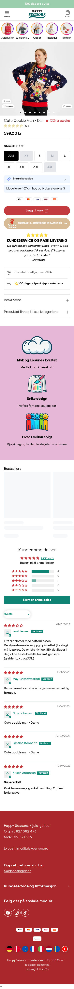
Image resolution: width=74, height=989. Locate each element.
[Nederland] (49, 949)
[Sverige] (57, 949)
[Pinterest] (16, 912)
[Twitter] (25, 912)
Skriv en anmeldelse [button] (37, 600)
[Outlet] (37, 28)
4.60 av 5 (47, 558)
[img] (13, 625)
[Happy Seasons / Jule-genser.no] (37, 14)
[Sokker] (66, 28)
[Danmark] (17, 949)
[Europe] (25, 949)
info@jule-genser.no (32, 849)
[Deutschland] (9, 949)
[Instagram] (8, 912)
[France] (33, 949)
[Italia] (41, 949)
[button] (13, 126)
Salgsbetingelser (17, 871)
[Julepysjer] (7, 28)
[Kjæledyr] (51, 28)
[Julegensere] (22, 28)
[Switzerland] (65, 949)
